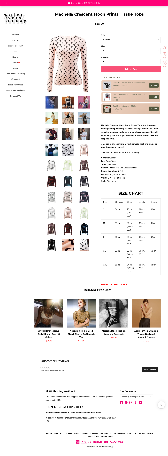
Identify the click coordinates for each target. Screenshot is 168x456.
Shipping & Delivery (90, 433)
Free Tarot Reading (15, 74)
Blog (15, 68)
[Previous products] (152, 77)
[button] (146, 337)
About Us (58, 433)
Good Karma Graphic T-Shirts (124, 106)
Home (15, 57)
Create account (15, 46)
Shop (15, 62)
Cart (16, 35)
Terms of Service (146, 433)
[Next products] (158, 77)
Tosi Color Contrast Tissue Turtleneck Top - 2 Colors (130, 83)
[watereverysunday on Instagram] (130, 403)
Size (103, 46)
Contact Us (15, 96)
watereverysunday (105, 447)
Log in (15, 40)
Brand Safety (93, 436)
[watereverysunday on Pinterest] (126, 403)
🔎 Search (15, 79)
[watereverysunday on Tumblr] (135, 403)
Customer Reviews (15, 90)
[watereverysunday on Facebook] (121, 403)
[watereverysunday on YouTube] (140, 403)
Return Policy (105, 433)
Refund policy (119, 433)
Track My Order (15, 85)
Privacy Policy (107, 436)
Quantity (105, 57)
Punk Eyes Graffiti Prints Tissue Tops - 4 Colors (130, 94)
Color (103, 35)
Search (49, 433)
